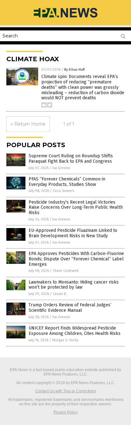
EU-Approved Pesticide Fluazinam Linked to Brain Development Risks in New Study (73, 233)
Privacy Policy (65, 412)
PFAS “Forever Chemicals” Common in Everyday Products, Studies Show (67, 181)
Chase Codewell (66, 271)
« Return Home (28, 124)
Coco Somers (63, 191)
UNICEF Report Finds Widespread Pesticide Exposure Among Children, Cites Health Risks (75, 330)
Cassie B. (60, 294)
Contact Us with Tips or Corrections (65, 391)
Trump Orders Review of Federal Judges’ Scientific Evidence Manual (70, 307)
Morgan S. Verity (65, 340)
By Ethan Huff (74, 70)
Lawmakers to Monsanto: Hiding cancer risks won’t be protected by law (74, 284)
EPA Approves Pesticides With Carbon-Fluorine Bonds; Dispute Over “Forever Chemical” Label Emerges (76, 259)
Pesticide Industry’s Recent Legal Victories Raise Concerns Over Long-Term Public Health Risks (76, 207)
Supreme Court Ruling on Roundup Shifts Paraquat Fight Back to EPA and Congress (71, 158)
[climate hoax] (65, 18)
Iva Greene (61, 168)
